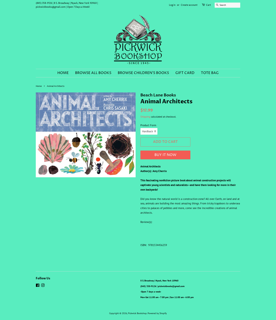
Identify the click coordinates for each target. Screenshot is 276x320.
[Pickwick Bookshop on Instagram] (43, 285)
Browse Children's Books (143, 73)
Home (63, 73)
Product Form (148, 125)
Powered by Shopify (157, 313)
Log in (172, 5)
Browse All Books (93, 73)
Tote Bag (210, 73)
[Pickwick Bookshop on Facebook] (37, 285)
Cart (208, 5)
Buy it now (165, 155)
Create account (189, 5)
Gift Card (185, 73)
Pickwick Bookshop (137, 313)
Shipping (145, 116)
